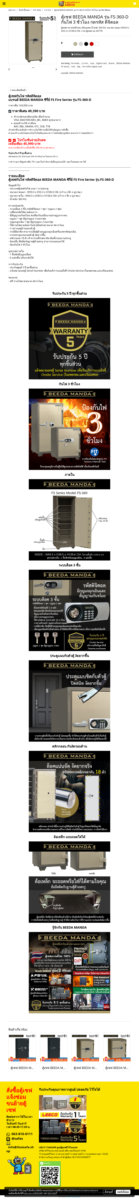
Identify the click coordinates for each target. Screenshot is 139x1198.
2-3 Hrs (85, 63)
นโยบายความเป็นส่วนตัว (33, 1193)
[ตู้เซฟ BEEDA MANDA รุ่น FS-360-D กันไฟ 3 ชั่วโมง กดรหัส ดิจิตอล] (33, 39)
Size (73, 66)
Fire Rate (75, 63)
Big (79, 66)
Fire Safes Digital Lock (92, 66)
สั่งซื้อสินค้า (78, 54)
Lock (92, 63)
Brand (112, 63)
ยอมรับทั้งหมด (123, 1192)
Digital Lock (101, 63)
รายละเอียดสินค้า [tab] (18, 90)
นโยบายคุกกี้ (52, 1193)
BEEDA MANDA (76, 73)
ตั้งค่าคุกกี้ (109, 1192)
